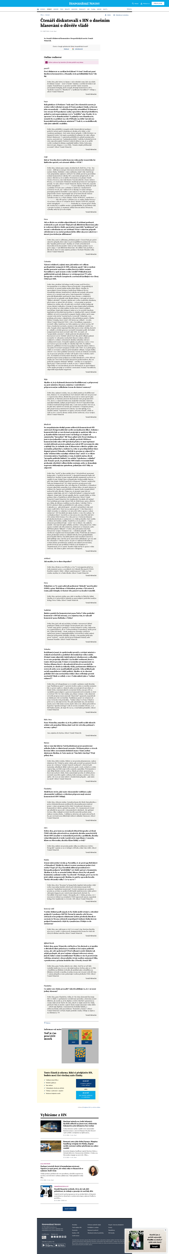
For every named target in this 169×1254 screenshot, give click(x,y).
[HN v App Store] (60, 1245)
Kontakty (74, 1224)
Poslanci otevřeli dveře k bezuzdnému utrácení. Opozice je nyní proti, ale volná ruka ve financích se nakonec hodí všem (61, 1169)
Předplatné (158, 3)
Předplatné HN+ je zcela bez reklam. (91, 1107)
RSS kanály (111, 1233)
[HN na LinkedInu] (60, 1237)
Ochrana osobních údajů (94, 1224)
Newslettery (111, 1230)
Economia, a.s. (53, 1227)
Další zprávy (69, 1209)
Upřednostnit (79, 49)
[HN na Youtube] (65, 1237)
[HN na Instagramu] (57, 1237)
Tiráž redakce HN (76, 1227)
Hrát (73, 1042)
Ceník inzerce (75, 1235)
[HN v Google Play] (48, 1245)
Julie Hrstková (45, 1163)
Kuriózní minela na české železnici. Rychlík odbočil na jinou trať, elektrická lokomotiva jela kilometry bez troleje (80, 1124)
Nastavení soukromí (93, 1230)
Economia (74, 1230)
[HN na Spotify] (62, 1237)
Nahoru (48, 1023)
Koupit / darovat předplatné (115, 1224)
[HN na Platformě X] (52, 1237)
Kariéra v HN (75, 1233)
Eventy (110, 1227)
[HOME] (38, 9)
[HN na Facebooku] (55, 1237)
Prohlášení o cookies (93, 1227)
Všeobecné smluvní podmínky (96, 1233)
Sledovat (66, 49)
